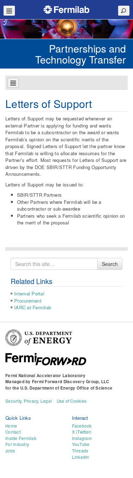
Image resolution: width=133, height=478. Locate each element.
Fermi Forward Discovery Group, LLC (70, 382)
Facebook (82, 426)
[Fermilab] (67, 8)
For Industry (17, 444)
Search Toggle (123, 11)
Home (11, 426)
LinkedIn (80, 457)
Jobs (10, 450)
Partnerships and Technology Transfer (80, 53)
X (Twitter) (82, 432)
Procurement (27, 300)
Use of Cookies (72, 401)
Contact (13, 432)
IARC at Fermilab (32, 307)
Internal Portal (29, 293)
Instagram (82, 438)
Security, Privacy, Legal (28, 401)
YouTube (81, 444)
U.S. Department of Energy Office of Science (66, 388)
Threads (80, 450)
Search (110, 263)
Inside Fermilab (21, 438)
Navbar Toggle (9, 11)
